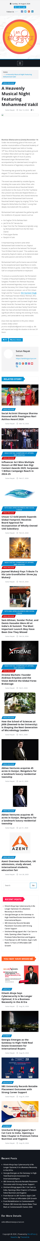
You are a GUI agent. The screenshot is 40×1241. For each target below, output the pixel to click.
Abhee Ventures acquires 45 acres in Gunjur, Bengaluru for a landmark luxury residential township (19, 772)
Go (33, 885)
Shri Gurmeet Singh (29, 293)
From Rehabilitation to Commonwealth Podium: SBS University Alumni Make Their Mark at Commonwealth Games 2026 (20, 1204)
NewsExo (14, 1237)
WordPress (31, 1234)
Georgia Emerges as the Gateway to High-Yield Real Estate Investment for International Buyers (20, 917)
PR (6, 340)
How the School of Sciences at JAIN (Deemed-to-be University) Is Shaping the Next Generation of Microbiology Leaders (20, 726)
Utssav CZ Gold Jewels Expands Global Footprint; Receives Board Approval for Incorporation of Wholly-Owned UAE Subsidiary (19, 522)
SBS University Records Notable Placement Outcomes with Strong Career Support (18, 926)
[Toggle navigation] (20, 63)
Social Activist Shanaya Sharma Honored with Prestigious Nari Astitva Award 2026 (20, 416)
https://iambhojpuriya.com (26, 358)
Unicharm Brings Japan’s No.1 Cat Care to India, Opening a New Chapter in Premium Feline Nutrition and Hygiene (21, 934)
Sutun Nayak (10, 110)
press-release (16, 340)
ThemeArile (24, 1237)
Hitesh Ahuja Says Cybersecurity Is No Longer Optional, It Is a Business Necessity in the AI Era (20, 909)
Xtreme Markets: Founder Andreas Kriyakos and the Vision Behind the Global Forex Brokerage (19, 679)
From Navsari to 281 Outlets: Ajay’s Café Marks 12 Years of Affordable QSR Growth (21, 943)
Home (5, 72)
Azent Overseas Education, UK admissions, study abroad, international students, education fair (19, 866)
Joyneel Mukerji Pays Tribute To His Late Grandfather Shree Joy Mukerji (20, 574)
